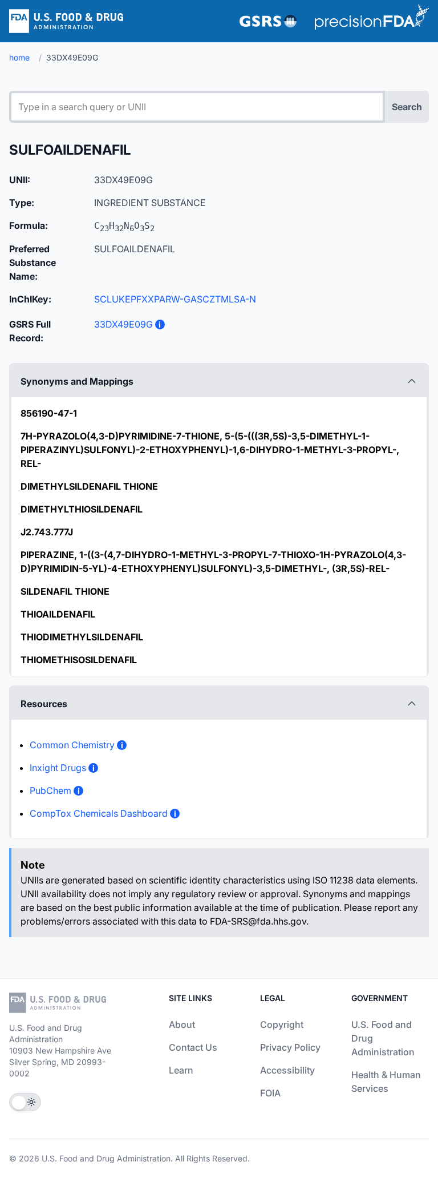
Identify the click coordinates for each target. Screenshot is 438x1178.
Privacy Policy (290, 1047)
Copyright (281, 1024)
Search (407, 106)
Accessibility (287, 1070)
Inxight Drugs (58, 767)
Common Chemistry (72, 745)
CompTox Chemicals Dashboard (99, 813)
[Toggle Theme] (25, 1102)
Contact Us (193, 1047)
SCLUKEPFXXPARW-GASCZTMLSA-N (175, 299)
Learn (181, 1070)
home (19, 57)
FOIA (270, 1093)
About (182, 1024)
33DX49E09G (123, 324)
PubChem (50, 790)
